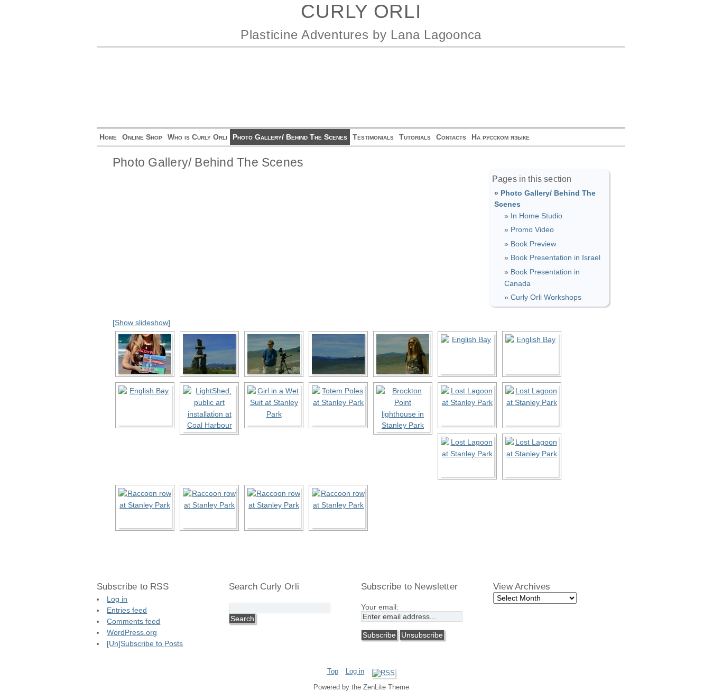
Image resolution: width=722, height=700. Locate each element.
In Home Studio (536, 215)
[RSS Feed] (383, 673)
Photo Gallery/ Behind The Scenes (290, 137)
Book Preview (533, 244)
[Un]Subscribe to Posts (145, 643)
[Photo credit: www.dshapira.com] (145, 354)
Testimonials (373, 137)
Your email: (380, 607)
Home (108, 137)
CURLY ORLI (361, 11)
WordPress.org (132, 632)
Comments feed (133, 621)
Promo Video (532, 229)
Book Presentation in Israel (555, 257)
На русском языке (500, 137)
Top (332, 671)
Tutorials (415, 137)
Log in (117, 599)
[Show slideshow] (141, 322)
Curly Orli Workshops (546, 297)
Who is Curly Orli (197, 137)
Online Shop (142, 137)
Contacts (451, 137)
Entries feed (127, 610)
